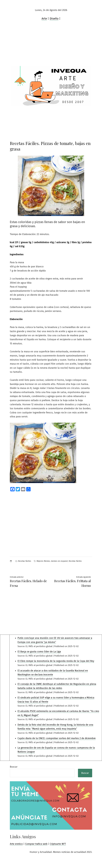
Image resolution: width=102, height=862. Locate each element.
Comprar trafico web (36, 843)
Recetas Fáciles (24, 561)
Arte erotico (16, 843)
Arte (44, 18)
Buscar (13, 766)
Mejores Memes (43, 561)
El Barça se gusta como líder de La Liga (39, 651)
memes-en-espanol (59, 561)
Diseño (54, 18)
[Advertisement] (51, 46)
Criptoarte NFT (58, 843)
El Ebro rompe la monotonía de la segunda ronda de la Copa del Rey (56, 661)
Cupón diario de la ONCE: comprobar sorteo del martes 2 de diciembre (57, 738)
